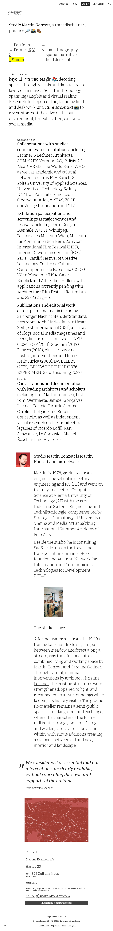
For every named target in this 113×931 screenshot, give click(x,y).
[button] (109, 4)
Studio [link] (85, 3)
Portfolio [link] (63, 3)
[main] (52, 28)
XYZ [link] (75, 3)
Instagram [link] (98, 3)
